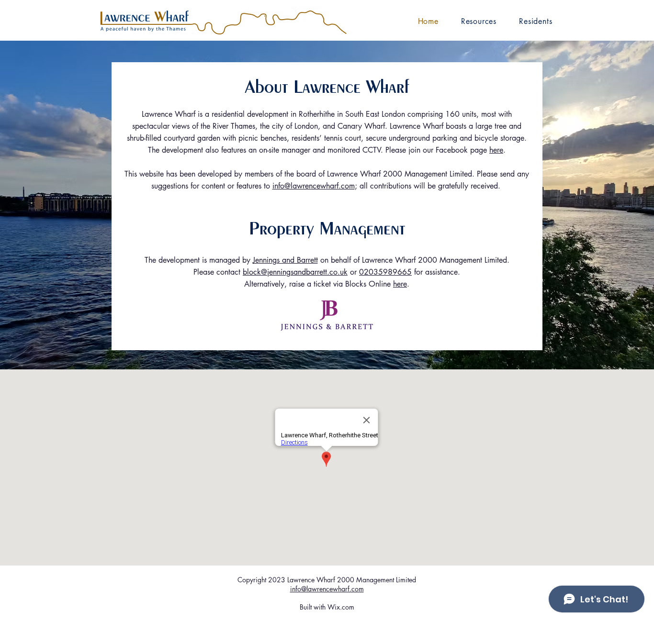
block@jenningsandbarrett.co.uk (295, 272)
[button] (478, 21)
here (496, 150)
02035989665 (385, 272)
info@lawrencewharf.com (313, 186)
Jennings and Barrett (285, 260)
